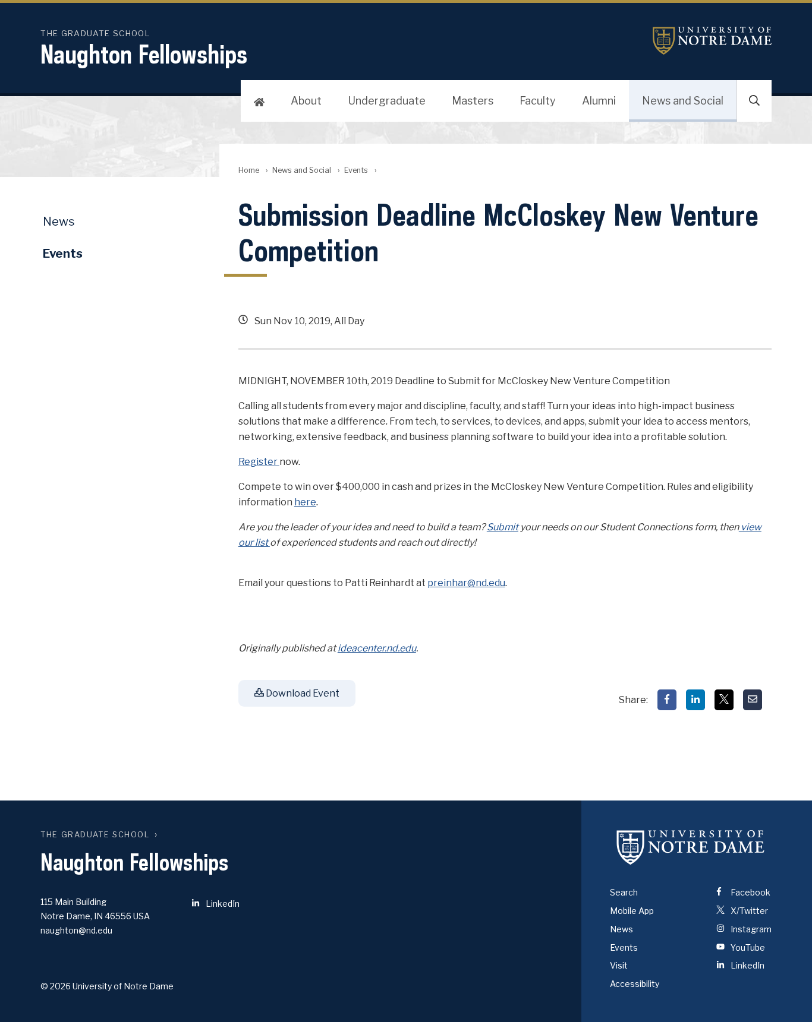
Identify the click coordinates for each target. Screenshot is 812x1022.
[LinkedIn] (695, 699)
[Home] (259, 101)
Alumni (599, 100)
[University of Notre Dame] (690, 847)
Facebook (749, 892)
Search (624, 892)
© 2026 (55, 986)
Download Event (301, 693)
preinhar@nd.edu (466, 582)
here (305, 502)
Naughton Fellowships (143, 54)
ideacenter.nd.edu (377, 648)
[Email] (752, 699)
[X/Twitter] (724, 699)
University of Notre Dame (712, 41)
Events (356, 170)
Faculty (538, 100)
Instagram (750, 929)
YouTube (747, 947)
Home (248, 170)
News (59, 221)
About (306, 100)
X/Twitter (748, 911)
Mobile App (632, 911)
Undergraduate (387, 100)
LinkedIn (222, 903)
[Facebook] (666, 699)
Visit (619, 965)
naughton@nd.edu (76, 930)
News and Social (682, 100)
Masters (472, 100)
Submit (502, 527)
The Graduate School (94, 834)
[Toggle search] (754, 101)
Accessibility (634, 984)
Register (258, 461)
